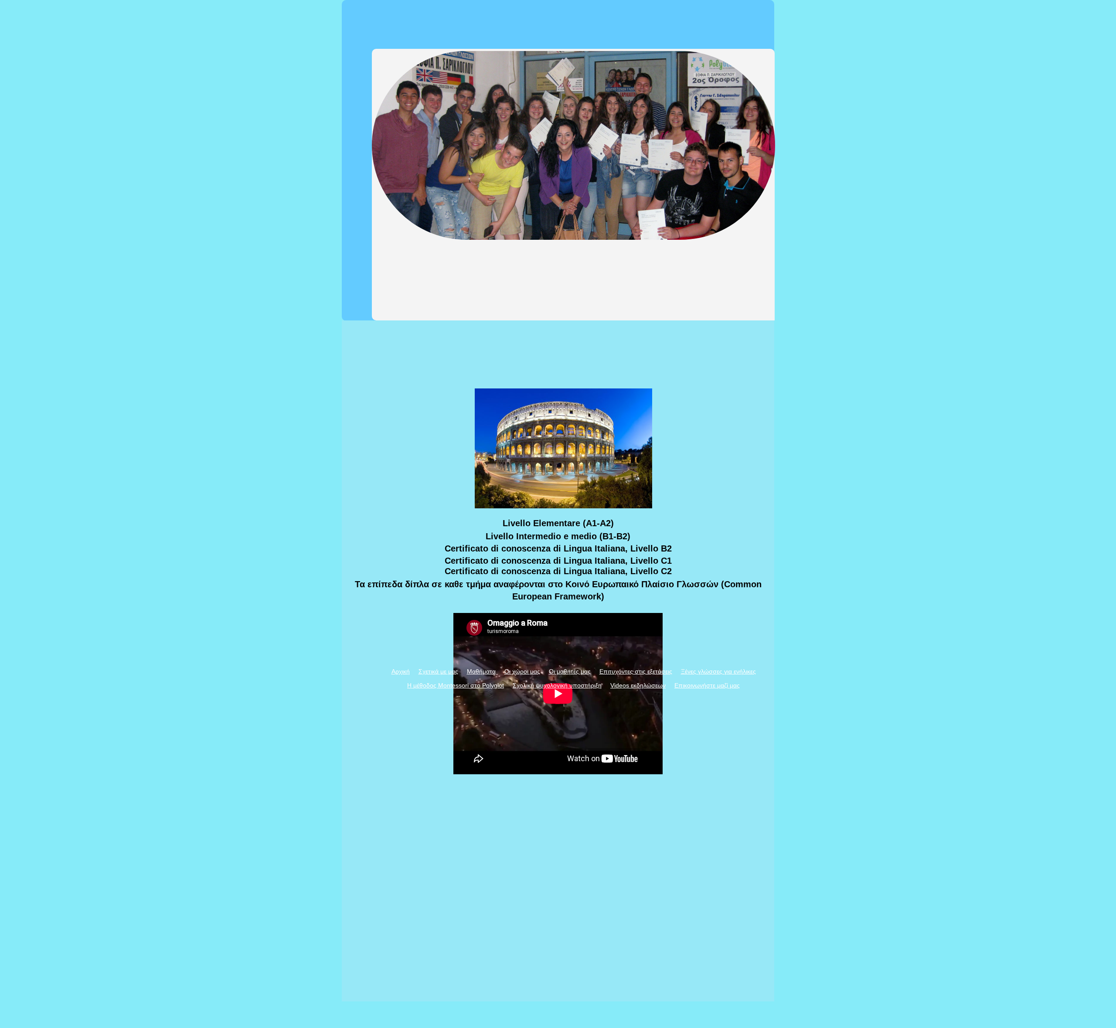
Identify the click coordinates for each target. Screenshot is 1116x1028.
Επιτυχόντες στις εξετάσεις (635, 671)
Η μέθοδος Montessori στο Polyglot (455, 685)
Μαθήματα (481, 671)
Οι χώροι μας (522, 671)
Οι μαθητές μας (570, 671)
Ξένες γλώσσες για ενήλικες (718, 671)
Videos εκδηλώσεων (638, 685)
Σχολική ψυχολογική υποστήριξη (557, 685)
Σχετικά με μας (438, 671)
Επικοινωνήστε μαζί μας (707, 685)
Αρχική (400, 671)
